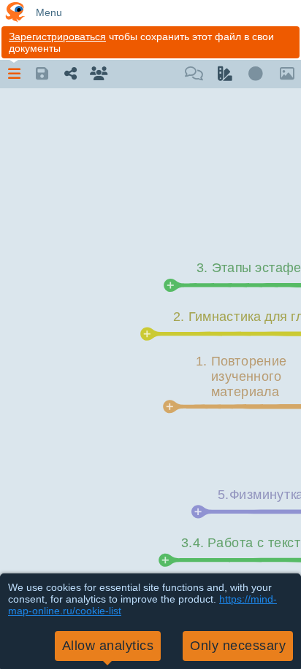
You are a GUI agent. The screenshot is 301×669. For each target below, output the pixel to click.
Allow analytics (108, 645)
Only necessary (238, 645)
